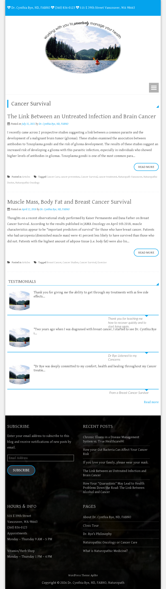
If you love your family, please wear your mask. (115, 462)
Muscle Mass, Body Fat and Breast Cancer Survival (69, 201)
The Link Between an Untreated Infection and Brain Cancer (81, 116)
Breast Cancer (54, 262)
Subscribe (21, 470)
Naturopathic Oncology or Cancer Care (110, 542)
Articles (26, 176)
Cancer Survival (89, 176)
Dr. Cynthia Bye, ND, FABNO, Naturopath (96, 583)
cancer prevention (70, 176)
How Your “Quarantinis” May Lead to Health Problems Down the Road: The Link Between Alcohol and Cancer (113, 488)
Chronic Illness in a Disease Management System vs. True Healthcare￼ (111, 439)
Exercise (102, 262)
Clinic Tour (91, 526)
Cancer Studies (71, 262)
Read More (146, 167)
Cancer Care (53, 176)
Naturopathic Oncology (27, 182)
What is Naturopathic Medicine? (105, 551)
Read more (151, 402)
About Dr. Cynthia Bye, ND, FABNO (107, 517)
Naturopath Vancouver (130, 176)
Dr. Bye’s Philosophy (97, 534)
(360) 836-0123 (17, 527)
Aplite (94, 575)
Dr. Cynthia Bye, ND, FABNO (53, 124)
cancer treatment (108, 176)
